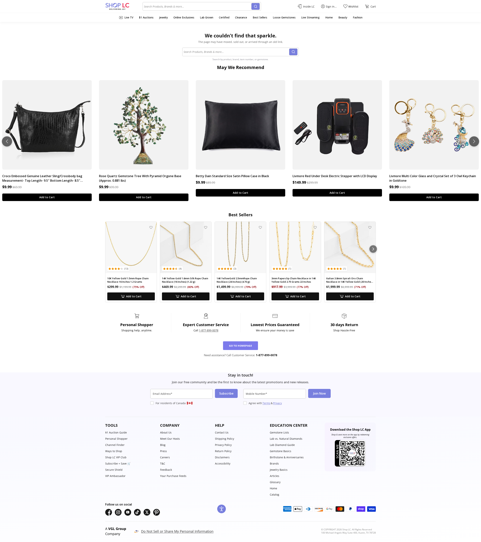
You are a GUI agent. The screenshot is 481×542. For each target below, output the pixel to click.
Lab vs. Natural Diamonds (286, 438)
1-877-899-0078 (208, 330)
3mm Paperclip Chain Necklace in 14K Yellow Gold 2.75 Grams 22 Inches (294, 280)
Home (273, 488)
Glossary (275, 482)
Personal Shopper (116, 438)
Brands (274, 463)
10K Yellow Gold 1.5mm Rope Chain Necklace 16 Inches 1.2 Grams (128, 280)
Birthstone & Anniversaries (287, 457)
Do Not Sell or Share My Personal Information (177, 531)
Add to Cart (47, 197)
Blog (163, 445)
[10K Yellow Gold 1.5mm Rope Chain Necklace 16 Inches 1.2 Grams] (131, 247)
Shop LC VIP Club (115, 457)
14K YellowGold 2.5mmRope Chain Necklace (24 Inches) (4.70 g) (237, 280)
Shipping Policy (224, 438)
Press (163, 451)
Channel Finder (115, 445)
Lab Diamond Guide (282, 445)
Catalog (274, 494)
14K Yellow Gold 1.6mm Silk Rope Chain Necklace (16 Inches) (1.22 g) (185, 280)
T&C (162, 463)
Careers (165, 457)
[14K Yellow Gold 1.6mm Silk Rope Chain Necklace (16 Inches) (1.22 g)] (185, 247)
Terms (266, 403)
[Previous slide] (7, 141)
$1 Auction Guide (116, 432)
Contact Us (221, 432)
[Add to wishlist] (151, 227)
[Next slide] (474, 141)
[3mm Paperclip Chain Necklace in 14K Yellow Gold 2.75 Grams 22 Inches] (295, 247)
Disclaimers (222, 457)
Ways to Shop (113, 451)
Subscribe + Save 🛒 (118, 463)
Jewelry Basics (278, 469)
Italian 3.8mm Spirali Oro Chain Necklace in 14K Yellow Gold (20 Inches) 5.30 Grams (349, 280)
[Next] (373, 249)
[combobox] (197, 6)
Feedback (166, 469)
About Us (166, 432)
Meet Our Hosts (170, 438)
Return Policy (223, 451)
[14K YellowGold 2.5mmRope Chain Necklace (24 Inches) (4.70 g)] (240, 247)
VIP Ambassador (115, 476)
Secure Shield (114, 469)
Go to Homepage (240, 345)
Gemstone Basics (280, 451)
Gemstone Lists (279, 432)
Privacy (277, 403)
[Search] (255, 6)
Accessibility (222, 463)
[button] (130, 425)
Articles (274, 476)
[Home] (124, 6)
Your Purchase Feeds (173, 476)
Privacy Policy (223, 445)
